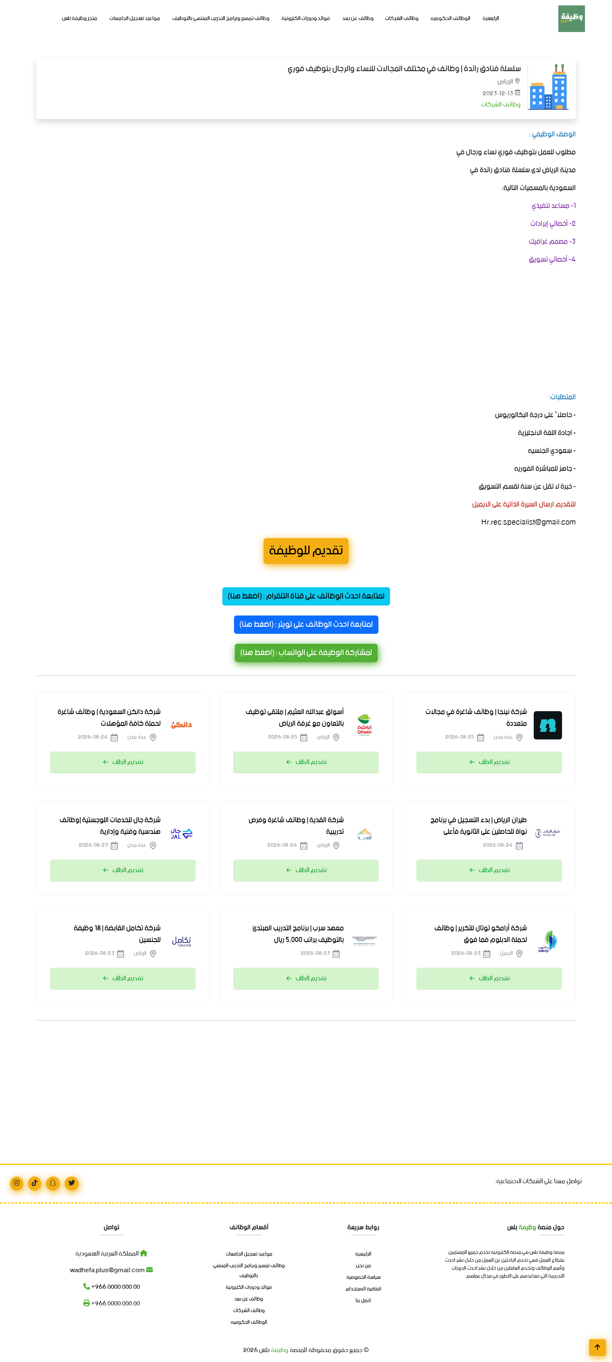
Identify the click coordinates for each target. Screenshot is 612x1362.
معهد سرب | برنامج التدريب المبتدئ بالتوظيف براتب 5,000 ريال (298, 934)
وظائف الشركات (401, 18)
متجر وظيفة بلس (79, 18)
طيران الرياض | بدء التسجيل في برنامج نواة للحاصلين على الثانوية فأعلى (478, 826)
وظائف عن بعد (357, 18)
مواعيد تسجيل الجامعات (134, 18)
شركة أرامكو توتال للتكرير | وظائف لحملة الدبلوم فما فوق (480, 934)
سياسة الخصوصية (363, 1277)
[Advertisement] (326, 330)
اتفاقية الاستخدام (363, 1289)
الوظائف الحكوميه (450, 18)
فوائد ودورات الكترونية (305, 18)
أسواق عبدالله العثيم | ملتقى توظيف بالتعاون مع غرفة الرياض (295, 717)
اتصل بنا (363, 1301)
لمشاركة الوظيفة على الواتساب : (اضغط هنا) (306, 653)
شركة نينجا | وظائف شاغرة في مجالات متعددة (476, 717)
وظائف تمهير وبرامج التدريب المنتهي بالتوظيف (220, 18)
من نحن (363, 1266)
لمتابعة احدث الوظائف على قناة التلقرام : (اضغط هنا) (306, 596)
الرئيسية (491, 18)
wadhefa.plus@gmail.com (108, 1270)
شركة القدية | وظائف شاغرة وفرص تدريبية (296, 826)
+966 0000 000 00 (115, 1287)
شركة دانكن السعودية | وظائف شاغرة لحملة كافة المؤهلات (109, 717)
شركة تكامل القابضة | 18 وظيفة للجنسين (117, 934)
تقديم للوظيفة (306, 551)
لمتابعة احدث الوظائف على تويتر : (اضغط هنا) (306, 624)
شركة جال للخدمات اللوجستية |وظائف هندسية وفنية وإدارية (110, 826)
